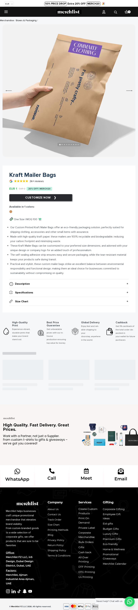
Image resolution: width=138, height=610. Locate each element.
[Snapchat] (25, 591)
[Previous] (9, 91)
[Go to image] (59, 144)
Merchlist (15, 606)
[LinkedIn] (13, 591)
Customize (34, 197)
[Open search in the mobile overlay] (115, 11)
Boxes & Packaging (26, 20)
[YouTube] (30, 591)
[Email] (121, 471)
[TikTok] (19, 591)
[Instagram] (8, 591)
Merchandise (7, 20)
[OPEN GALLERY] (69, 90)
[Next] (129, 91)
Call (51, 478)
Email (120, 478)
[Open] (6, 11)
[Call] (52, 471)
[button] (130, 602)
